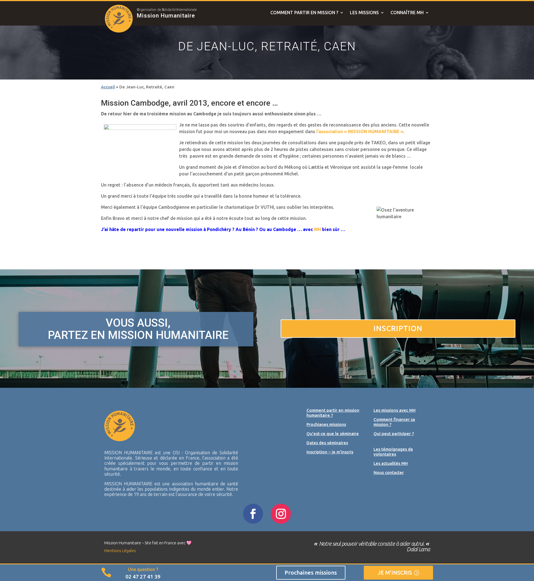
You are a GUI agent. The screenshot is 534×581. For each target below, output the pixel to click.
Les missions (364, 13)
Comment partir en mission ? (304, 13)
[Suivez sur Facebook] (253, 514)
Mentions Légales (120, 550)
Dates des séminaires (327, 442)
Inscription (398, 328)
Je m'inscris (395, 572)
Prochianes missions (326, 424)
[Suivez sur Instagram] (281, 514)
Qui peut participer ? (394, 433)
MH (317, 229)
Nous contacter (389, 472)
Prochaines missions (311, 572)
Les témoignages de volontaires (393, 451)
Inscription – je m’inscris (329, 452)
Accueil (108, 87)
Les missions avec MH (395, 410)
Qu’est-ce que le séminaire (332, 433)
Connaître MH (407, 13)
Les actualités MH (391, 463)
